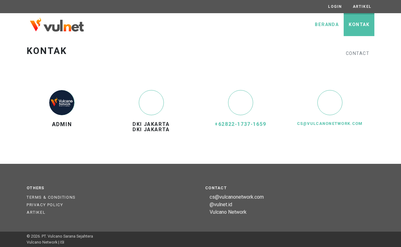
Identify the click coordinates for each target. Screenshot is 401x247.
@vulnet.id (221, 204)
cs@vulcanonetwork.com (330, 123)
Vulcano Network (228, 212)
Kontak (359, 24)
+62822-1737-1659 (240, 124)
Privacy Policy (45, 204)
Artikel (36, 212)
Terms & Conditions (51, 197)
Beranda (327, 24)
